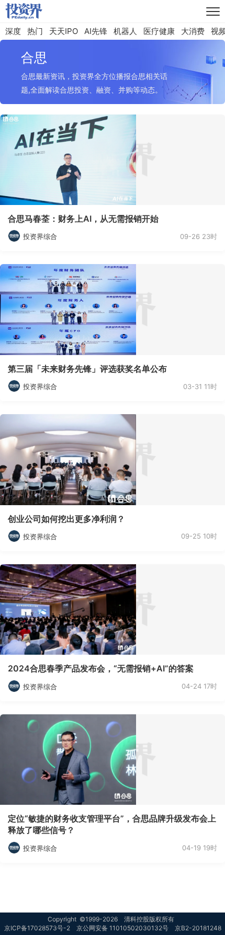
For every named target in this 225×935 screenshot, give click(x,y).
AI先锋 (95, 31)
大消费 (193, 31)
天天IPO (63, 31)
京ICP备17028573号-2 (37, 928)
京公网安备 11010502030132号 (122, 928)
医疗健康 (159, 31)
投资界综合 (40, 236)
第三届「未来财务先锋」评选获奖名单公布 (87, 368)
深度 (13, 31)
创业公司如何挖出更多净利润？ (66, 519)
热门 (35, 31)
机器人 (125, 31)
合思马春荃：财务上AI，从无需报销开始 (83, 218)
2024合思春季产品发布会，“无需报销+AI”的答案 (101, 668)
